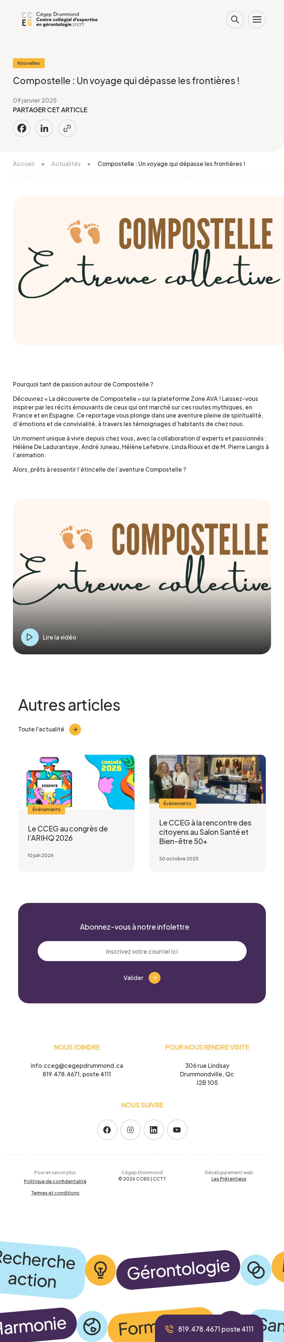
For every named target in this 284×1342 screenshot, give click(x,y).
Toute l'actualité (41, 729)
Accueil (23, 163)
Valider (133, 977)
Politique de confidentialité (55, 1181)
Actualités (66, 163)
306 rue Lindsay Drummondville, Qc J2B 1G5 (207, 1074)
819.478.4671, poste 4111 (77, 1073)
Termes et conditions (55, 1193)
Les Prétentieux (229, 1179)
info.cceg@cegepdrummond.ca (77, 1065)
